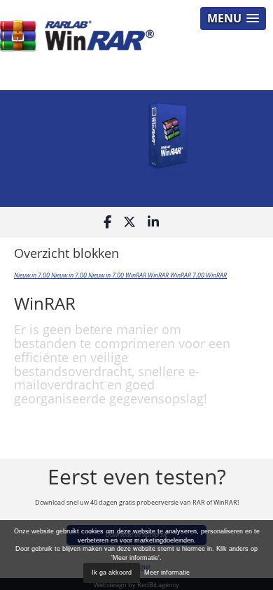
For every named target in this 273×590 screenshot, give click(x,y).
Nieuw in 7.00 (32, 275)
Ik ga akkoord (112, 572)
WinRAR (136, 275)
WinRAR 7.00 (188, 275)
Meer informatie (167, 572)
